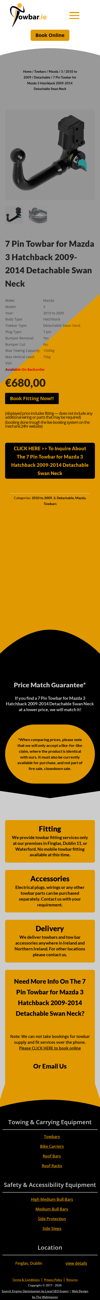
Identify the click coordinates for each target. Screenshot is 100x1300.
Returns (72, 1280)
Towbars (40, 71)
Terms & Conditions (26, 1280)
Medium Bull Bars (51, 1209)
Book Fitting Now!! (32, 398)
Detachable (42, 77)
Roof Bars (52, 1156)
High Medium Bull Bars (52, 1199)
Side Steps (51, 1228)
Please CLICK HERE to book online (50, 1048)
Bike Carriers (52, 1146)
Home (27, 71)
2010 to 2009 (42, 498)
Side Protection (52, 1218)
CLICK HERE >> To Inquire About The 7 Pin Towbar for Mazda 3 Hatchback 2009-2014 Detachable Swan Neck (50, 460)
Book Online (50, 35)
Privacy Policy (53, 1280)
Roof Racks (52, 1165)
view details (76, 1263)
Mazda (53, 71)
